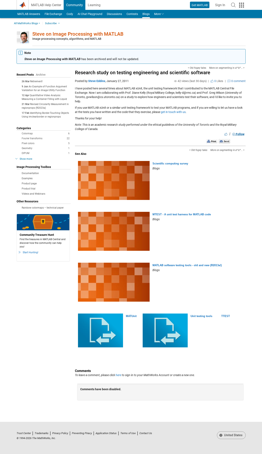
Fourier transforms (46, 138)
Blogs (146, 14)
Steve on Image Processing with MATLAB (77, 34)
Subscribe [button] (51, 23)
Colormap (46, 133)
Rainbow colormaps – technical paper (43, 207)
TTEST (225, 316)
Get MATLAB (200, 5)
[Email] (224, 141)
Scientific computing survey (170, 163)
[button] (233, 5)
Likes (218, 81)
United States (233, 435)
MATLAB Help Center (46, 5)
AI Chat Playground (90, 14)
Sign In (221, 6)
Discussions (114, 14)
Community (74, 5)
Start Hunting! (30, 252)
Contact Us (145, 433)
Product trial (28, 188)
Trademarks (42, 433)
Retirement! (36, 81)
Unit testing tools (201, 316)
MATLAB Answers (28, 14)
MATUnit (131, 316)
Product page (29, 183)
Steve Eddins (96, 81)
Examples (27, 178)
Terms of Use (128, 433)
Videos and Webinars (33, 193)
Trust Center (24, 433)
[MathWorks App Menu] (241, 5)
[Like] (226, 134)
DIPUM (46, 153)
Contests (132, 14)
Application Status (106, 433)
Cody (70, 14)
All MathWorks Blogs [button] (26, 23)
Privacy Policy (60, 433)
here (118, 375)
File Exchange (53, 14)
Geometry (46, 148)
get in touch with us (173, 112)
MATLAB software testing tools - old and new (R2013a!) (187, 265)
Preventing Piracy (82, 433)
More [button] (157, 14)
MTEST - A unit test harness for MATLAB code (181, 214)
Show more (26, 158)
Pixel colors (46, 143)
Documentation (30, 173)
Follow (239, 134)
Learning (94, 5)
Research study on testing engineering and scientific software (142, 72)
